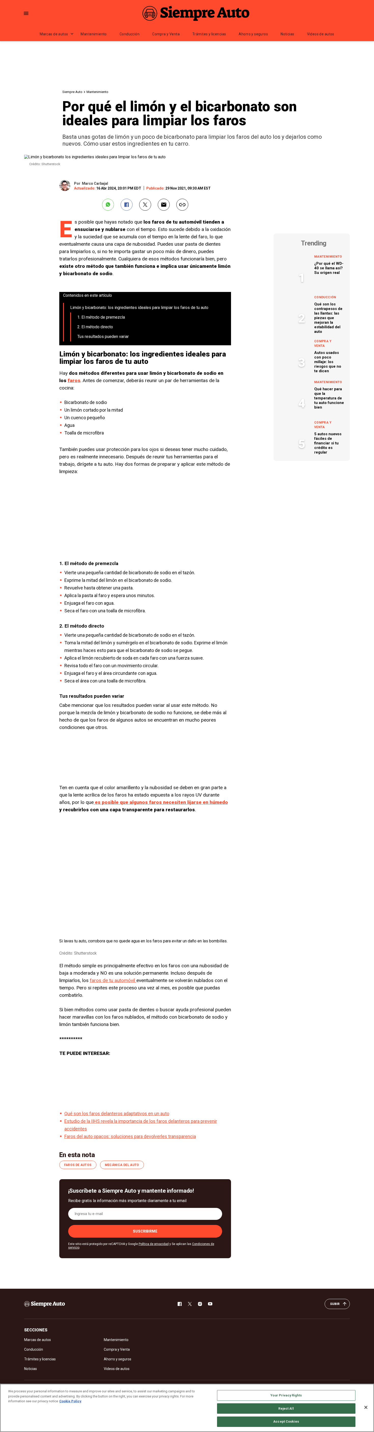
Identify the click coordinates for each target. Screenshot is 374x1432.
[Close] (365, 1407)
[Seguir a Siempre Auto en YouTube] (210, 1304)
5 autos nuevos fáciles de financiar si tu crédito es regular (327, 443)
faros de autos (78, 1165)
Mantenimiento (94, 34)
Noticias (287, 34)
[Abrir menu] (26, 13)
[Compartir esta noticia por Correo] (164, 205)
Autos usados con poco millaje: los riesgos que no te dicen (327, 361)
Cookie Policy (70, 1401)
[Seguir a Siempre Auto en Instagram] (200, 1304)
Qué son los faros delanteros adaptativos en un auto (116, 1113)
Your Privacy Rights (285, 1395)
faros (74, 380)
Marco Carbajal (95, 183)
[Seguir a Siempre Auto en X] (190, 1304)
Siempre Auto (72, 92)
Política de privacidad (154, 1244)
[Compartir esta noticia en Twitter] (145, 205)
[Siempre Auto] (195, 13)
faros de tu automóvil (113, 980)
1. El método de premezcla (101, 317)
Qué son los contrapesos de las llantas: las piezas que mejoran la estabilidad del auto (328, 318)
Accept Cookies (286, 1421)
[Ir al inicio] (44, 1304)
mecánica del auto (122, 1165)
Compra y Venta (166, 34)
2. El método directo (95, 326)
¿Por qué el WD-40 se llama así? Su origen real (328, 268)
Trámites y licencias (209, 34)
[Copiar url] (182, 205)
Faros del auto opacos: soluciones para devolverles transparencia (130, 1136)
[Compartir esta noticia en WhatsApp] (108, 205)
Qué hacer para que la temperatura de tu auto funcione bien (329, 398)
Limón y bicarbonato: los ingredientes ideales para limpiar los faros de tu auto (139, 307)
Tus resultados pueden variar (103, 336)
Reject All (286, 1408)
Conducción (129, 34)
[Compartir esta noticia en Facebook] (127, 205)
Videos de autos (320, 34)
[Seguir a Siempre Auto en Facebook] (180, 1304)
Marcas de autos (54, 34)
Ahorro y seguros (253, 34)
